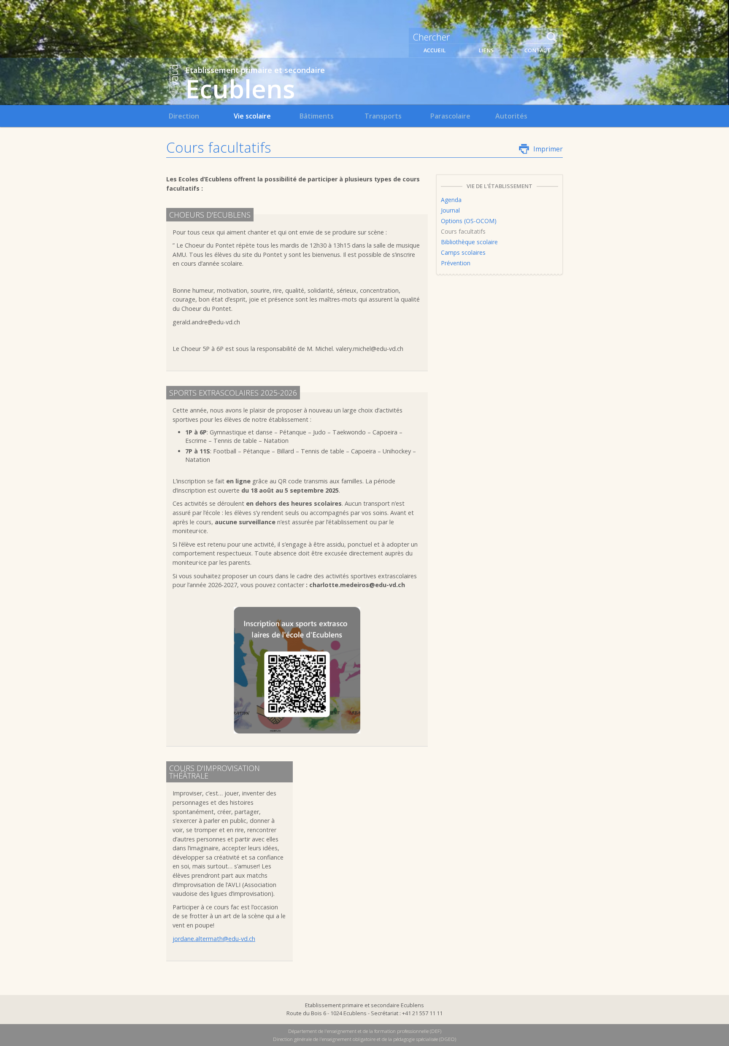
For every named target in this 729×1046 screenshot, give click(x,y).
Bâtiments (316, 116)
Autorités (511, 116)
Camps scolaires (463, 252)
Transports (383, 116)
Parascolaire (450, 116)
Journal (450, 210)
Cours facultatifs (463, 231)
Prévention (455, 263)
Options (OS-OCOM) (469, 221)
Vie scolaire (252, 116)
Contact (537, 50)
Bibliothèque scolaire (469, 242)
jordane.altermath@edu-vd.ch (214, 939)
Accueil (435, 50)
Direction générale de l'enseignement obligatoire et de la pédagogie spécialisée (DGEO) (364, 1039)
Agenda (451, 200)
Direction (183, 116)
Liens (486, 50)
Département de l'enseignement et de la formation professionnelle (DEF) (364, 1031)
